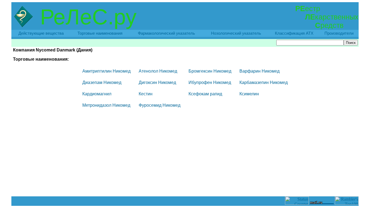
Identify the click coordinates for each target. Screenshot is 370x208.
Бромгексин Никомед (210, 71)
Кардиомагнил (96, 94)
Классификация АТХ (294, 33)
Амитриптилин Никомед (106, 71)
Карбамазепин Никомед (263, 82)
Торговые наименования (99, 33)
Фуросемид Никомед (159, 105)
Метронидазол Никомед (106, 105)
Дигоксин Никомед (157, 82)
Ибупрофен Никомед (210, 82)
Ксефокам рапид (205, 94)
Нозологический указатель (236, 33)
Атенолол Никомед (158, 71)
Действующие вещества (41, 33)
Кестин (145, 94)
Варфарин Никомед (259, 71)
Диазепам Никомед (101, 82)
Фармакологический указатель (166, 33)
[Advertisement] (185, 184)
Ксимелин (249, 94)
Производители (338, 33)
